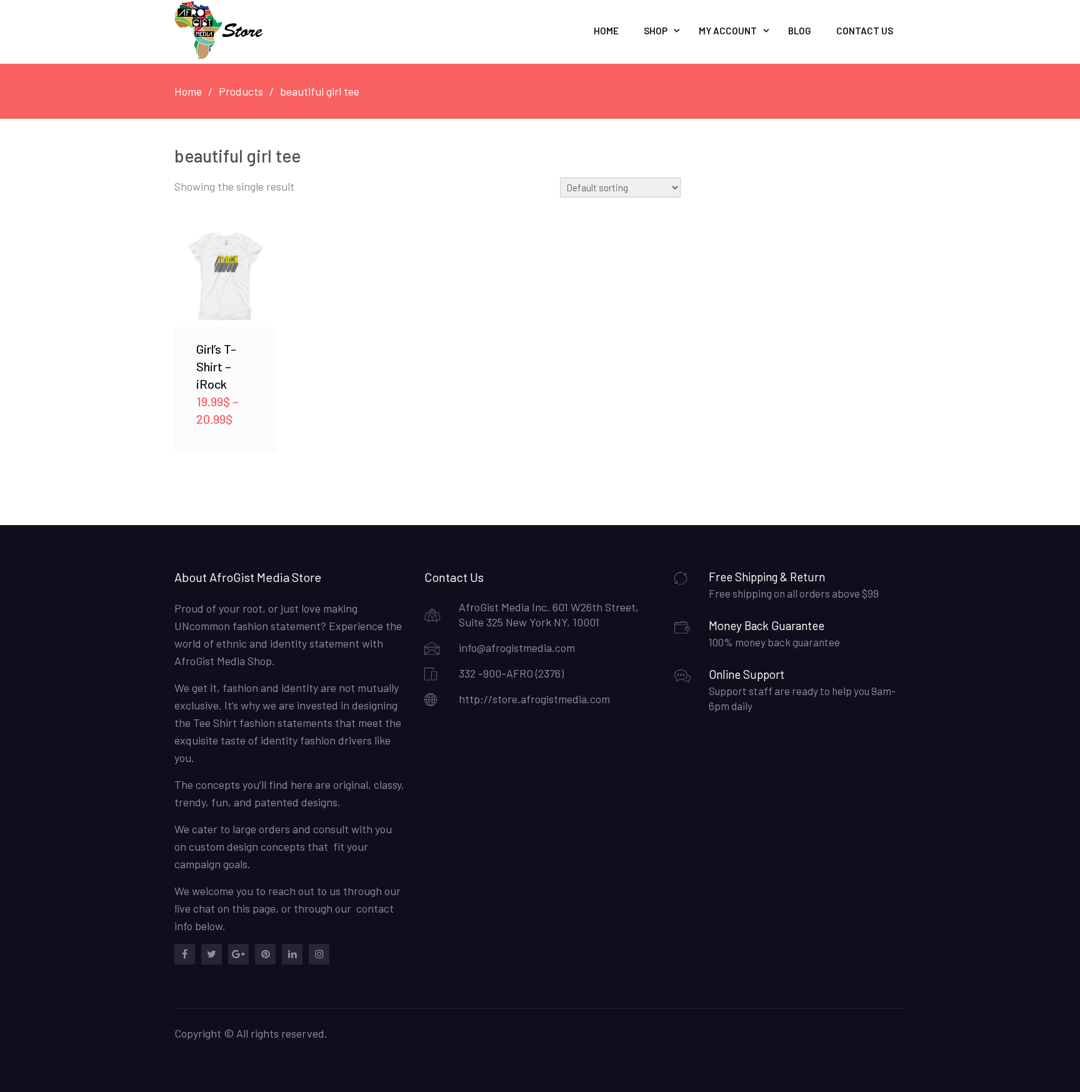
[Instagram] (319, 954)
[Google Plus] (238, 954)
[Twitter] (211, 954)
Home (606, 30)
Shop (656, 30)
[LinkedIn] (292, 954)
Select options (225, 276)
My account (728, 30)
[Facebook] (184, 954)
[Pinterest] (265, 954)
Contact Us (864, 30)
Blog (799, 30)
